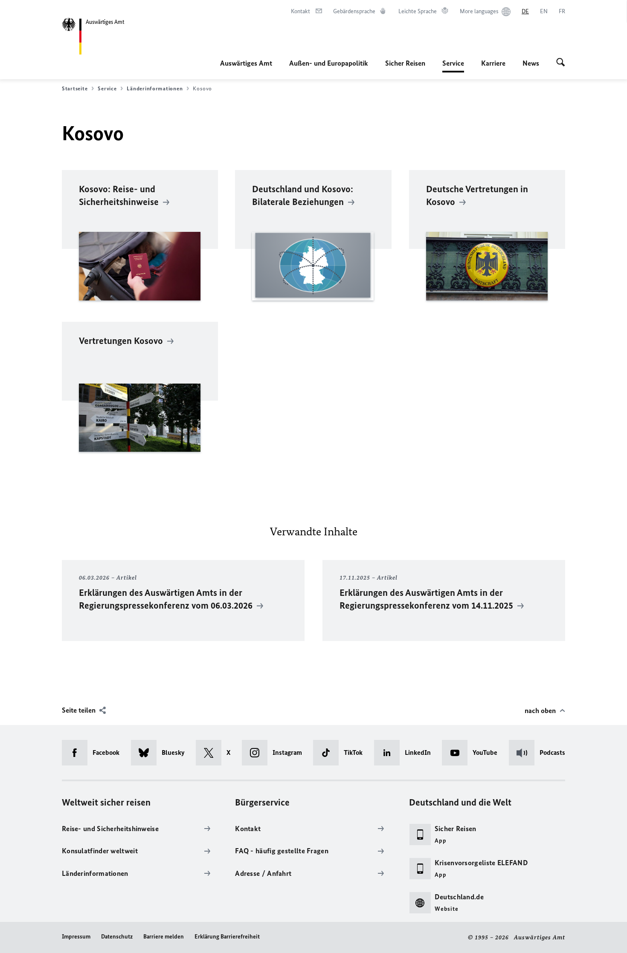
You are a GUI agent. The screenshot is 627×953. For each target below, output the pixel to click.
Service (453, 65)
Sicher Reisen (405, 63)
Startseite (74, 88)
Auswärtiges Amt (246, 63)
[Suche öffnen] (560, 63)
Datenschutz (117, 936)
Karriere (493, 63)
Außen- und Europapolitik (328, 63)
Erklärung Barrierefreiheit (227, 936)
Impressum (76, 936)
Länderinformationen (155, 88)
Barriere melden (163, 936)
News (530, 63)
